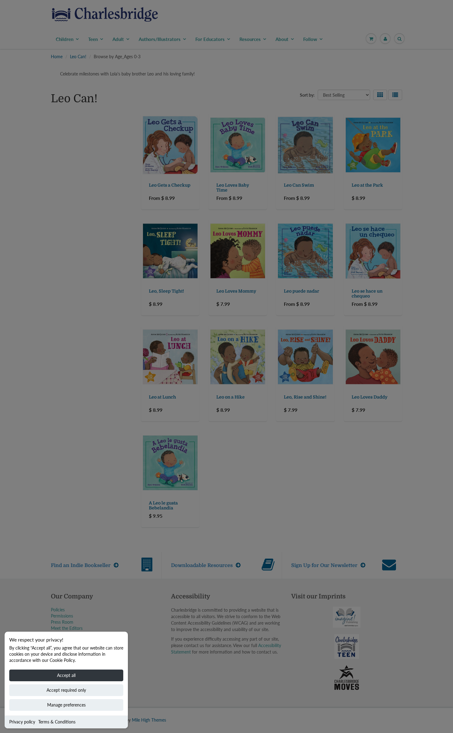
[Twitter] (257, 138)
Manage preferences (66, 704)
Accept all (66, 675)
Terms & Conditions (57, 721)
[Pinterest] (287, 138)
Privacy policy (22, 721)
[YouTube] (318, 138)
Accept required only (66, 690)
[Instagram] (302, 138)
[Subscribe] (313, 119)
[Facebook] (272, 138)
